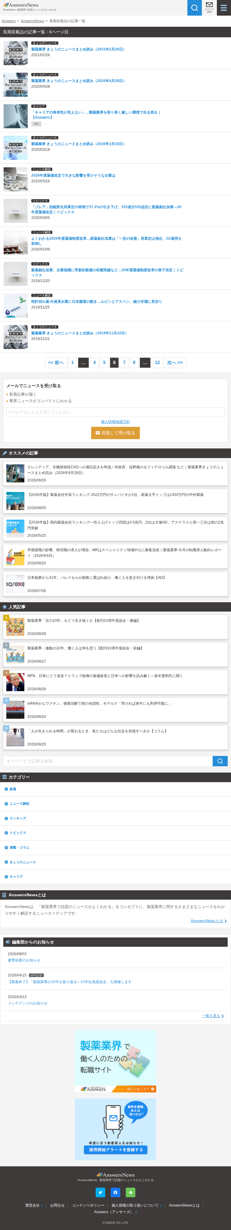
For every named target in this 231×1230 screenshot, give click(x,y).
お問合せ (57, 1205)
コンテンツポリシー (88, 1205)
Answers (9, 21)
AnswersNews (32, 21)
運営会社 (32, 1205)
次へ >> (175, 362)
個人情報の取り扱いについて (135, 1205)
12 (157, 362)
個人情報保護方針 (115, 422)
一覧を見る (211, 1016)
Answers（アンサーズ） (114, 1212)
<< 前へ (56, 362)
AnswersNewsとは (207, 921)
